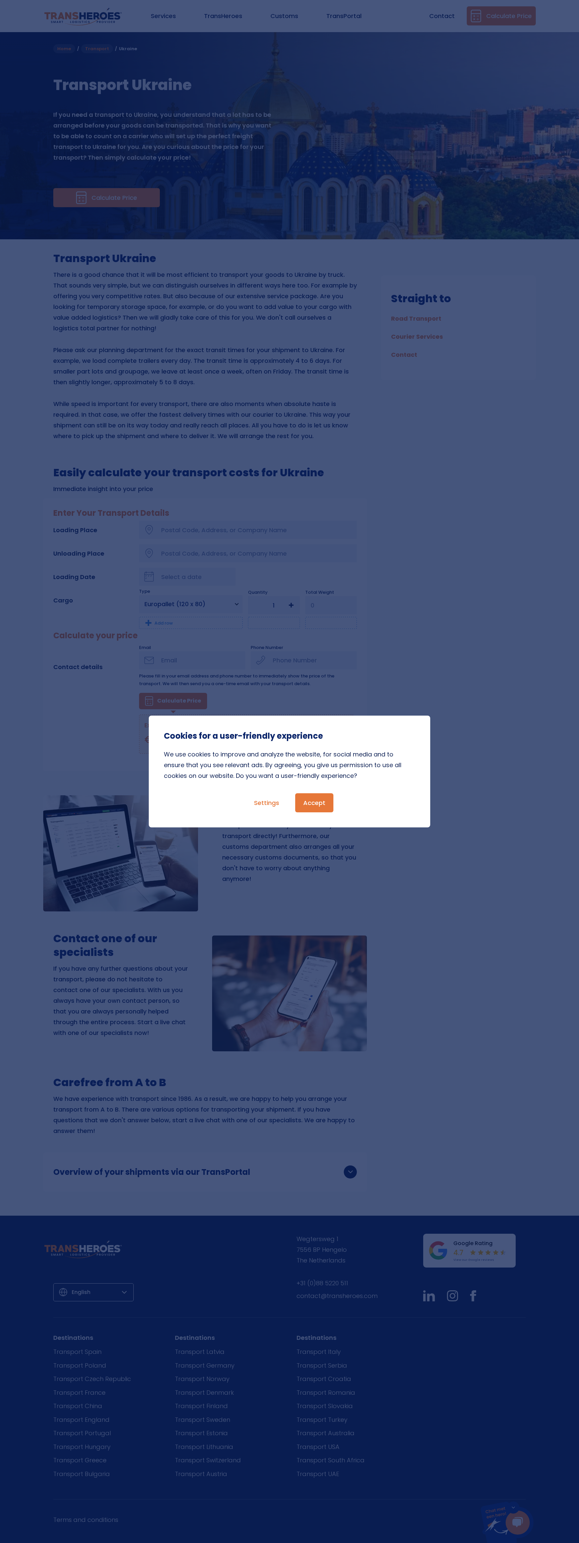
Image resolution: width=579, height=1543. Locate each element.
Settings (266, 803)
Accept (314, 803)
